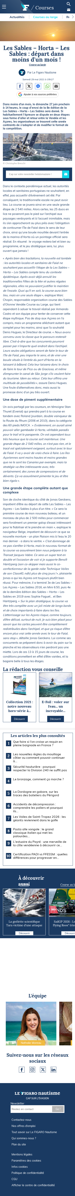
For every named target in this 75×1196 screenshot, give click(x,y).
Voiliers (24, 884)
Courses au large (45, 17)
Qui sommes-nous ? (24, 1138)
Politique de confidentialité (28, 1173)
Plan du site (19, 1144)
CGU (14, 1179)
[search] (69, 4)
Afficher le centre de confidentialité (33, 1185)
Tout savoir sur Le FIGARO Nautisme (34, 1132)
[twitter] (43, 1069)
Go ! (58, 1109)
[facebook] (22, 1069)
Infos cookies (20, 1166)
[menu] (4, 7)
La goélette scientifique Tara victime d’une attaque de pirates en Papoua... (24, 925)
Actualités (17, 17)
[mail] (68, 9)
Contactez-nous (21, 1120)
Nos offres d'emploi (23, 1126)
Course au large (37, 64)
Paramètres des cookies (26, 1160)
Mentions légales (22, 1154)
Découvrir (24, 933)
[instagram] (32, 1069)
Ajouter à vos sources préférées (40, 94)
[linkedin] (53, 1069)
